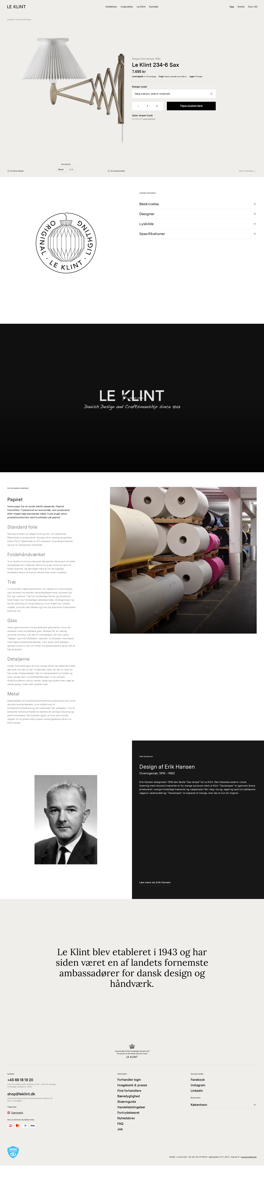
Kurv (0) (252, 6)
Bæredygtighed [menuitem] (128, 1096)
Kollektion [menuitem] (111, 6)
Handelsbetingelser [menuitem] (131, 1107)
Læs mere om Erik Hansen (155, 882)
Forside (10, 19)
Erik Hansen (147, 58)
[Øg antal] (157, 106)
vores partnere (149, 119)
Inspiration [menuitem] (127, 6)
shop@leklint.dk (21, 1094)
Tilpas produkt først (191, 106)
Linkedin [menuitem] (197, 1091)
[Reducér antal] (138, 106)
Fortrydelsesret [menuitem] (128, 1113)
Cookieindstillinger (249, 1157)
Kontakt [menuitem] (153, 6)
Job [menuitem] (120, 1129)
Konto (241, 6)
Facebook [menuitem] (198, 1080)
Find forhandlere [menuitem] (129, 1091)
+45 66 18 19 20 (20, 1080)
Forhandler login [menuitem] (129, 1080)
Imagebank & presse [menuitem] (132, 1085)
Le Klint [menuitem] (141, 6)
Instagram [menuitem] (198, 1085)
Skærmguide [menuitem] (126, 1102)
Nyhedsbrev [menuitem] (126, 1118)
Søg (231, 6)
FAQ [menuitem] (120, 1124)
